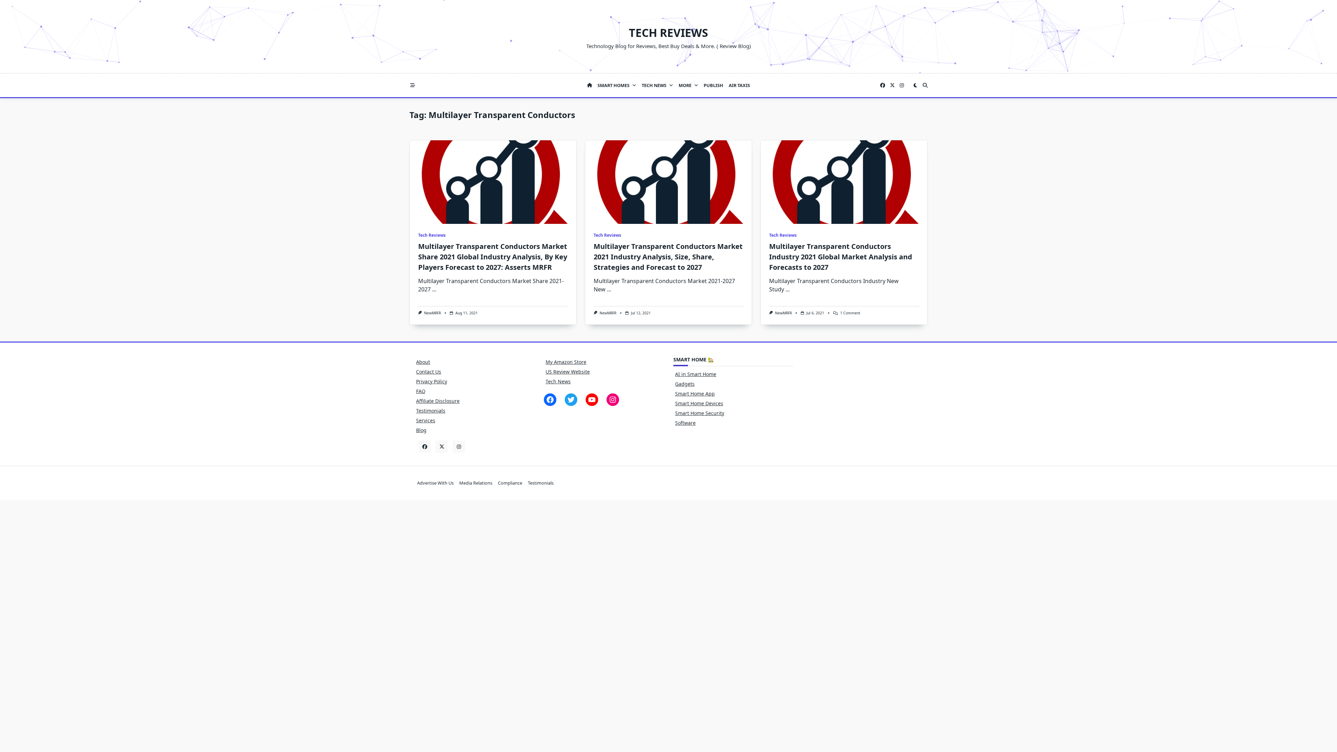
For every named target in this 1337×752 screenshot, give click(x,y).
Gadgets (685, 384)
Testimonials (430, 410)
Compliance (510, 483)
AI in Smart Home (695, 374)
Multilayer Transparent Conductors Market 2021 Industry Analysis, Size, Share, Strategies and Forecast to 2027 (668, 257)
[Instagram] (902, 85)
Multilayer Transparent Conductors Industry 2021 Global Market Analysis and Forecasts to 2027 (840, 257)
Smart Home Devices (699, 403)
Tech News (654, 85)
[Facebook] (882, 85)
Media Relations (475, 483)
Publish (713, 85)
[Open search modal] (925, 85)
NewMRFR (432, 313)
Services (425, 420)
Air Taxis (739, 85)
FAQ (420, 391)
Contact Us (428, 371)
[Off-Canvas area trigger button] (412, 85)
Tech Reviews (668, 32)
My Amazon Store (566, 362)
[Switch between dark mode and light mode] (915, 85)
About (423, 362)
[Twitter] (892, 85)
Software (685, 423)
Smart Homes (613, 85)
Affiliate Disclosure (438, 401)
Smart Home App (695, 393)
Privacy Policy (431, 381)
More (685, 85)
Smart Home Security (699, 413)
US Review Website (568, 371)
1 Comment (850, 313)
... (434, 289)
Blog (421, 430)
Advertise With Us (435, 483)
